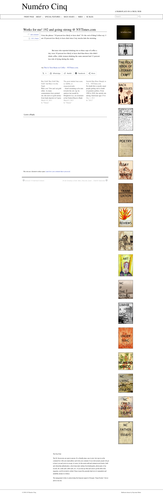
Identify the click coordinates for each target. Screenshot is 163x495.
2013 (32, 38)
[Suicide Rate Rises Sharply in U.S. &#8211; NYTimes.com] (97, 91)
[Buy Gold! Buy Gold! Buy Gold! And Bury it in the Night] (52, 92)
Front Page (29, 17)
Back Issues (69, 17)
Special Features (52, 17)
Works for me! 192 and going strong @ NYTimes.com (59, 29)
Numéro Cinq (44, 6)
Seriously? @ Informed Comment (34, 181)
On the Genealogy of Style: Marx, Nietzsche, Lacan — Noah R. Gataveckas (84, 181)
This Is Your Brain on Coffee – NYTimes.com (61, 67)
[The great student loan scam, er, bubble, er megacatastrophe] (75, 92)
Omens (37, 38)
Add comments (34, 34)
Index (80, 17)
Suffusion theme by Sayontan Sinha (131, 492)
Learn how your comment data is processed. (58, 171)
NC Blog (89, 17)
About (38, 17)
